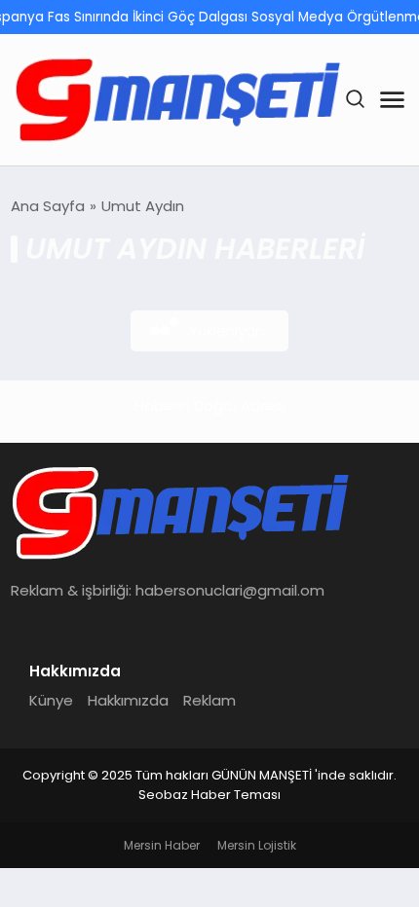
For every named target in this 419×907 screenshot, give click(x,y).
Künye (51, 700)
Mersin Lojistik (256, 845)
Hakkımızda (128, 700)
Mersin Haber (162, 845)
